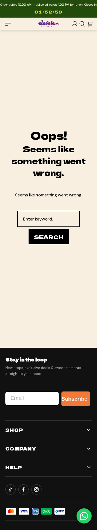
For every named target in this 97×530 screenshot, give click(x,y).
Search (48, 237)
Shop (14, 430)
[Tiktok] (10, 489)
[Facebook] (23, 489)
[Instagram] (36, 489)
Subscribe (74, 399)
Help (13, 467)
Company (20, 448)
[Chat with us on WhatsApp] (84, 516)
